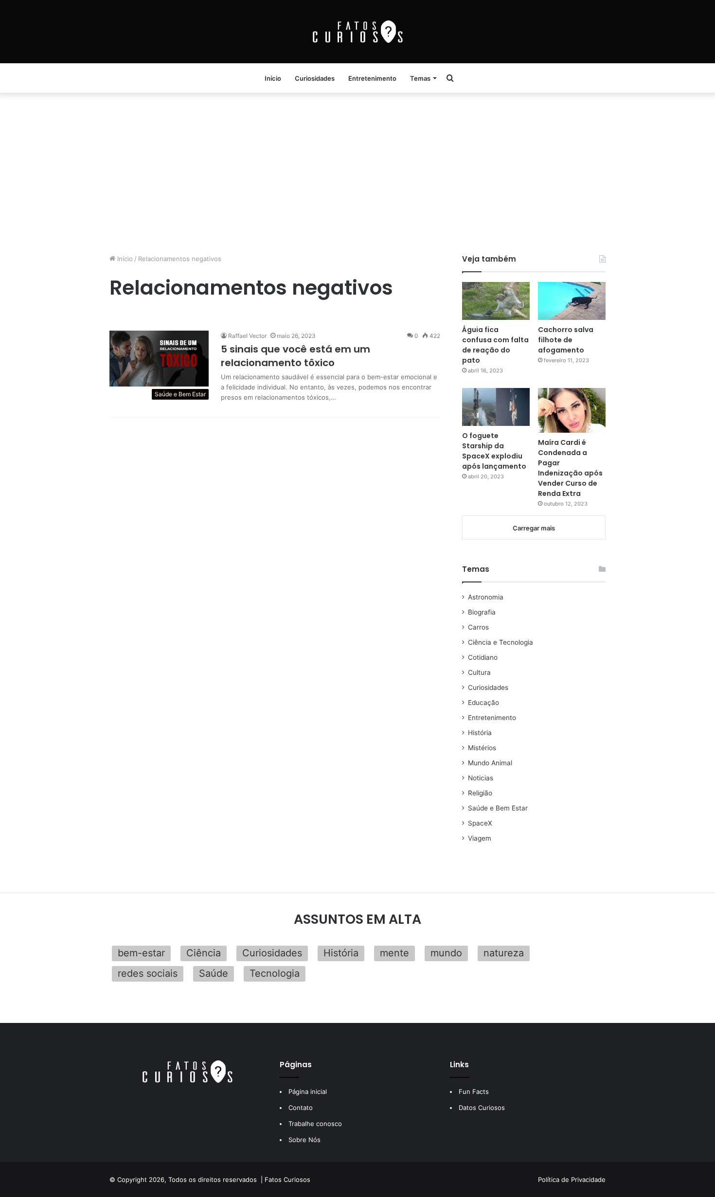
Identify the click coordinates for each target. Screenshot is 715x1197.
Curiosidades (315, 78)
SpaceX (480, 823)
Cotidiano (483, 657)
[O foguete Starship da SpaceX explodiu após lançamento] (496, 407)
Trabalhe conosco (315, 1123)
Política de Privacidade (572, 1179)
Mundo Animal (490, 763)
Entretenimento (372, 78)
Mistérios (482, 748)
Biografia (482, 612)
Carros (478, 627)
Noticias (480, 778)
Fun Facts (474, 1091)
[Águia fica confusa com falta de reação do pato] (496, 301)
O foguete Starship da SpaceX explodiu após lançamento (494, 451)
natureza (503, 953)
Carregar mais (534, 528)
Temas (420, 78)
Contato (300, 1107)
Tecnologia (275, 973)
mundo (446, 953)
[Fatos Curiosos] (357, 31)
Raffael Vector (247, 335)
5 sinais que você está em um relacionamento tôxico (295, 356)
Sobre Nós (304, 1140)
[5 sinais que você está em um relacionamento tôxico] (159, 359)
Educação (483, 702)
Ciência (203, 953)
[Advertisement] (357, 171)
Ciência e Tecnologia (500, 642)
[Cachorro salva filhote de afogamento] (572, 301)
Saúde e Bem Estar (498, 808)
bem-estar (141, 953)
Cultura (479, 672)
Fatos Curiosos (287, 1179)
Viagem (479, 838)
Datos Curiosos (482, 1107)
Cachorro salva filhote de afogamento (565, 340)
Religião (480, 793)
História (480, 733)
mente (394, 953)
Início (273, 78)
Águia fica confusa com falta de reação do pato (495, 345)
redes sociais (148, 973)
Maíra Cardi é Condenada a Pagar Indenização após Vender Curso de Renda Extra (570, 468)
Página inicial (307, 1091)
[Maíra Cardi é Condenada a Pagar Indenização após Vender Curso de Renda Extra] (572, 410)
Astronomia (485, 597)
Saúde (213, 973)
